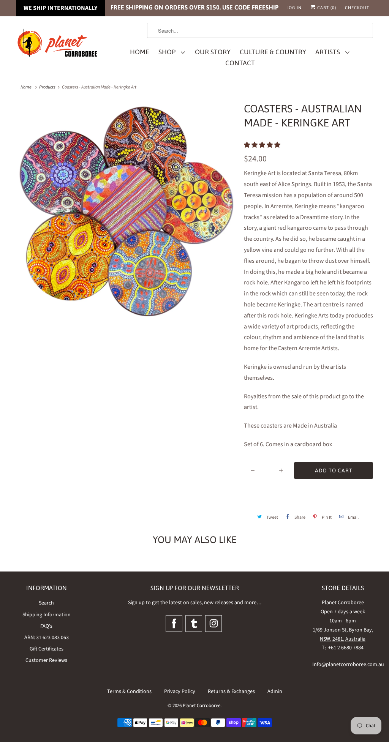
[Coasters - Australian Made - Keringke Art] (126, 212)
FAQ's (46, 626)
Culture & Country (273, 52)
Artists (329, 52)
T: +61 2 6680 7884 (343, 648)
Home (139, 52)
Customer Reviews (46, 660)
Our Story (213, 52)
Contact (240, 63)
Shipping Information (46, 615)
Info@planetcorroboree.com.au (348, 664)
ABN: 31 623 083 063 (46, 637)
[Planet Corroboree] (58, 44)
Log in (294, 7)
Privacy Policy (179, 691)
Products (47, 87)
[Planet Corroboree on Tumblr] (193, 623)
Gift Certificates (46, 649)
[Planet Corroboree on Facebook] (174, 623)
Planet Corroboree (201, 705)
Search (46, 603)
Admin (274, 691)
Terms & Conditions (129, 691)
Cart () (326, 7)
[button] (262, 145)
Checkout (357, 7)
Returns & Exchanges (231, 691)
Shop (168, 52)
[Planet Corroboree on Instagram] (213, 623)
